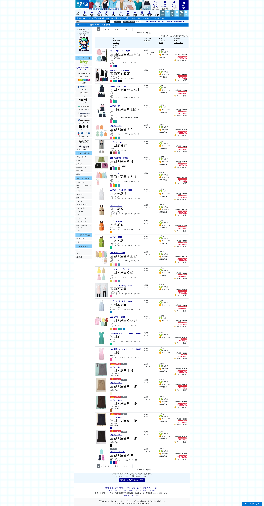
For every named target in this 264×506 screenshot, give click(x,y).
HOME (78, 15)
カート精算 (184, 7)
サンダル (79, 201)
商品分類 (147, 40)
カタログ (116, 45)
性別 (160, 38)
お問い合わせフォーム (132, 495)
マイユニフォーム (165, 7)
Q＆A (139, 488)
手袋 (77, 215)
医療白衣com (94, 25)
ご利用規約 (152, 490)
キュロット (79, 194)
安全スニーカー (81, 182)
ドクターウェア (81, 157)
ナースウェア (80, 170)
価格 (175, 40)
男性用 (78, 253)
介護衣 (78, 160)
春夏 (77, 242)
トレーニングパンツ (82, 218)
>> (118, 29)
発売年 (161, 43)
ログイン (117, 21)
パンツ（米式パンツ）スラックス (83, 226)
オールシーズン (81, 239)
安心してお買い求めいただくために (121, 490)
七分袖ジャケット (81, 204)
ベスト (78, 230)
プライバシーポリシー (151, 488)
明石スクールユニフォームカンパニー (84, 69)
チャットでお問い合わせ (252, 504)
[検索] (108, 21)
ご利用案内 (131, 488)
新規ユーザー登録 (129, 21)
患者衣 (78, 174)
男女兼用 (79, 257)
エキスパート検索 (155, 7)
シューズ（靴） (81, 208)
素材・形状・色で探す (164, 21)
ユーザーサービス (174, 7)
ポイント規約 (141, 490)
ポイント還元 (178, 43)
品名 (114, 38)
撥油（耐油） (107, 25)
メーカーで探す (150, 21)
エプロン (79, 191)
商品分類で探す (178, 21)
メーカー (116, 43)
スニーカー (79, 211)
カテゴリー (147, 38)
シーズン (162, 40)
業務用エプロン (81, 198)
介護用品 (79, 164)
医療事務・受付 (81, 167)
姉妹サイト (127, 29)
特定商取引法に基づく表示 (114, 488)
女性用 (78, 250)
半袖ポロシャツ (81, 222)
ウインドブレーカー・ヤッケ (83, 186)
